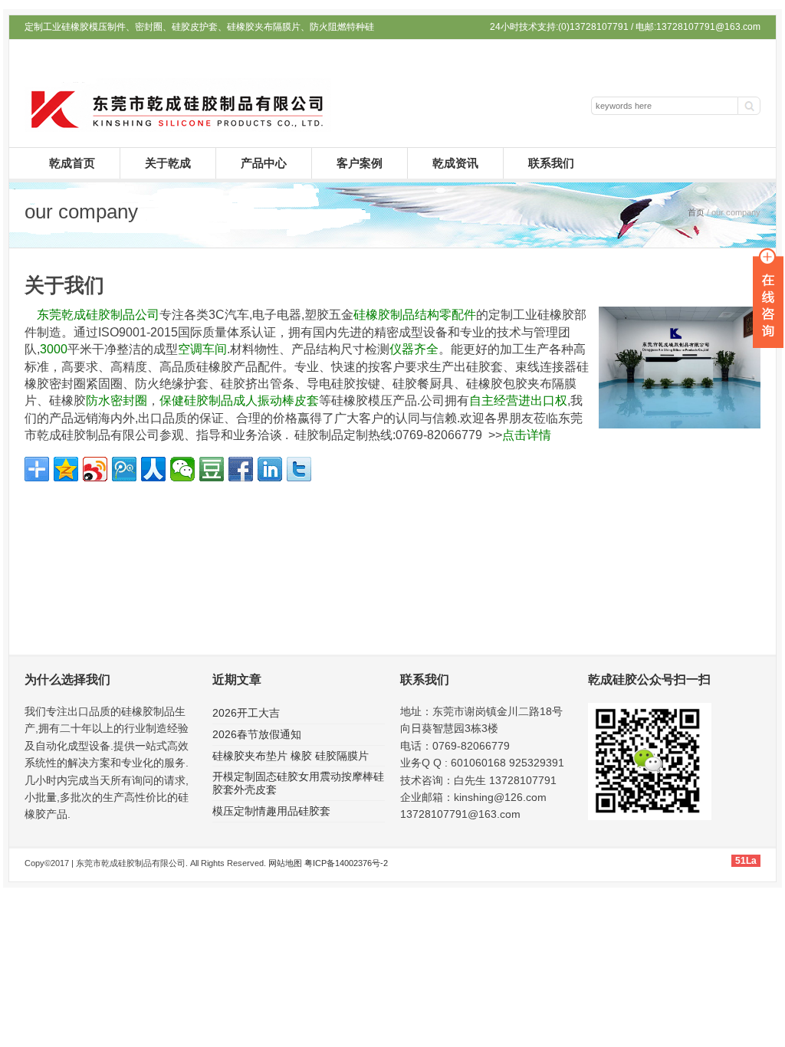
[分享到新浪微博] (95, 469)
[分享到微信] (182, 469)
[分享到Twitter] (299, 469)
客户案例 (360, 162)
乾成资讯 (455, 162)
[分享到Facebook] (240, 469)
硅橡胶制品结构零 (402, 314)
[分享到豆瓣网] (211, 469)
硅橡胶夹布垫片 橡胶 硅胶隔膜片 (290, 756)
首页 (696, 212)
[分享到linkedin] (270, 469)
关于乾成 (168, 162)
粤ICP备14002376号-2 (346, 863)
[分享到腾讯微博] (124, 469)
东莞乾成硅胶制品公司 (98, 314)
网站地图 (285, 863)
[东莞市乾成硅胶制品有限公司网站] (178, 128)
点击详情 (526, 434)
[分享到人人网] (153, 469)
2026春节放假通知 (256, 734)
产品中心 (264, 162)
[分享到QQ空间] (66, 469)
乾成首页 (72, 162)
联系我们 (551, 162)
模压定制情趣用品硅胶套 (271, 811)
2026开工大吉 (246, 713)
